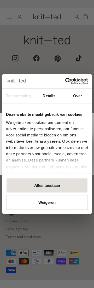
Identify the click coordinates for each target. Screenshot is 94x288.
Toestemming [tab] (18, 95)
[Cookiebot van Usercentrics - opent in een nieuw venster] (66, 81)
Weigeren (47, 202)
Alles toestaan (47, 185)
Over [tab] (77, 95)
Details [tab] (49, 95)
